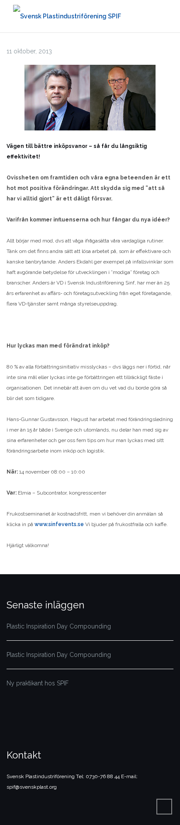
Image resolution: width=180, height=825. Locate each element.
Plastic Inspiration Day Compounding (59, 626)
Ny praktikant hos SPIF (38, 683)
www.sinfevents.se (59, 524)
